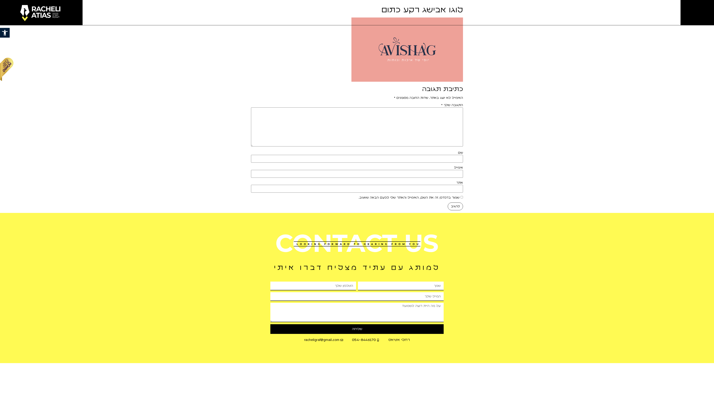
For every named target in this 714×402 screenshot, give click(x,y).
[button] (5, 33)
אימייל (458, 167)
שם (460, 152)
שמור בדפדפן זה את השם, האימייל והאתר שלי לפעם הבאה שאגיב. (409, 197)
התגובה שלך (452, 105)
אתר (459, 182)
